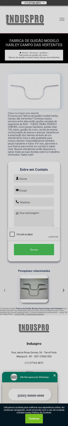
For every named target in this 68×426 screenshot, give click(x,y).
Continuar (34, 418)
